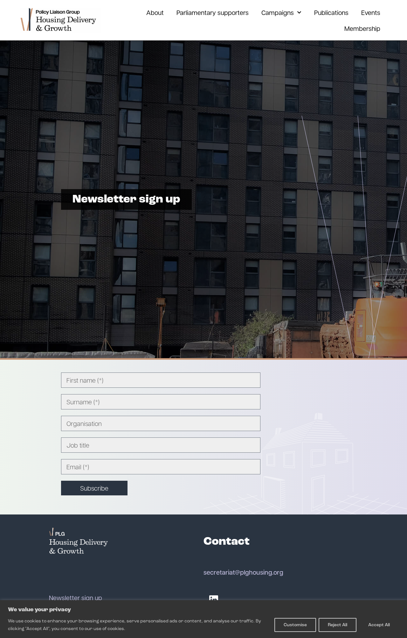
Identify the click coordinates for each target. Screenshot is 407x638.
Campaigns (277, 12)
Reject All (337, 624)
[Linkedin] (214, 600)
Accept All (379, 624)
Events (370, 12)
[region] (203, 619)
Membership (362, 28)
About (155, 12)
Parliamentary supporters (212, 12)
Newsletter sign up (75, 597)
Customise (295, 624)
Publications (331, 12)
